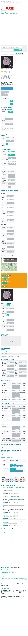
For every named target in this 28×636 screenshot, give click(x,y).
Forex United (4, 571)
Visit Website (5, 91)
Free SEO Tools (4, 3)
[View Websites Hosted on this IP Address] (10, 275)
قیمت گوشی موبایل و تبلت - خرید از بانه (11, 496)
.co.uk (8, 76)
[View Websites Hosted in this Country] (7, 279)
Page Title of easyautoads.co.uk (10, 353)
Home (3, 2)
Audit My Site (4, 533)
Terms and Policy (13, 578)
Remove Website (7, 578)
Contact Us (15, 3)
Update (4, 93)
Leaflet (4, 271)
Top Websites (19, 578)
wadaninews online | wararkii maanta (11, 515)
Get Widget (5, 94)
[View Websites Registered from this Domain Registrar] (17, 460)
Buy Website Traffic (6, 569)
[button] (11, 264)
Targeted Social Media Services (8, 572)
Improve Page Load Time (8, 2)
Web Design (22, 2)
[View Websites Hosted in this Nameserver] (11, 479)
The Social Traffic (5, 588)
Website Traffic (12, 532)
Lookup (18, 50)
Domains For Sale (16, 2)
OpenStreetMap (9, 271)
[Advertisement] (14, 31)
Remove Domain (10, 3)
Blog (18, 3)
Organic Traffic (6, 567)
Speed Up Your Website (6, 528)
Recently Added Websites (24, 579)
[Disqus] (14, 618)
